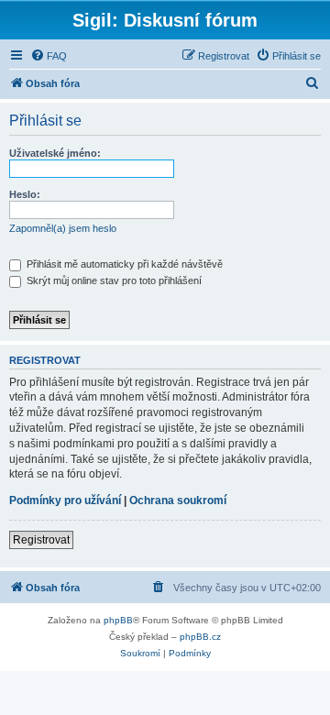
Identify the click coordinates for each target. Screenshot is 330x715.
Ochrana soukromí (177, 500)
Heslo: (24, 194)
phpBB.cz (200, 637)
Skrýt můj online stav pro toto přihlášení (113, 280)
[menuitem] (48, 56)
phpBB (118, 620)
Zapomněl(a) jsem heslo (62, 228)
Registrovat (41, 540)
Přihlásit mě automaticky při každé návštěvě (123, 264)
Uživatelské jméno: (55, 153)
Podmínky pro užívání (65, 500)
